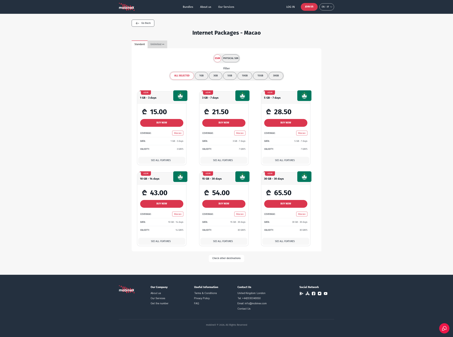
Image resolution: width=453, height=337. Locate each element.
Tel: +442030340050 (249, 298)
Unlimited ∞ (157, 44)
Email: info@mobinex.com (252, 303)
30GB (276, 75)
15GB (260, 75)
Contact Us (244, 308)
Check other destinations (226, 258)
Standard (139, 44)
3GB (215, 75)
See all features (161, 160)
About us (205, 6)
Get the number (159, 303)
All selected (182, 75)
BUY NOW (161, 122)
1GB (201, 75)
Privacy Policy (202, 298)
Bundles (188, 6)
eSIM (217, 58)
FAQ (196, 303)
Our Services (226, 6)
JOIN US (309, 6)
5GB (230, 75)
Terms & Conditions (205, 293)
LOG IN (290, 6)
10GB (245, 75)
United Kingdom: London (251, 293)
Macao (177, 133)
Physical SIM (230, 58)
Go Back (146, 23)
